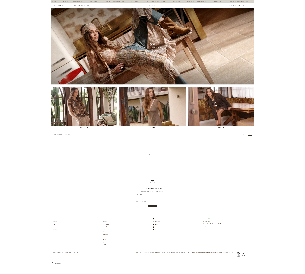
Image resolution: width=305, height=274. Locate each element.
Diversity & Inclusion (107, 236)
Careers (104, 244)
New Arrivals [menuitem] (60, 5)
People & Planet (106, 234)
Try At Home (106, 226)
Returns (54, 219)
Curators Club (106, 224)
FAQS (54, 224)
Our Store (105, 221)
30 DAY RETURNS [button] (79, 1)
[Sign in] (243, 5)
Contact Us (55, 226)
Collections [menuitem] (68, 5)
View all (250, 134)
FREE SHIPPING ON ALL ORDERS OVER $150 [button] (59, 1)
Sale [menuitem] (88, 5)
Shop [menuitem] (54, 5)
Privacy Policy (68, 252)
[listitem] (152, 46)
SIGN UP (152, 205)
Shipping (55, 221)
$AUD (234, 5)
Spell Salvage (106, 242)
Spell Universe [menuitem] (81, 5)
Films (104, 231)
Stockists (55, 229)
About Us (105, 219)
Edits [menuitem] (74, 5)
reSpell (104, 239)
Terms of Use (75, 252)
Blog (104, 229)
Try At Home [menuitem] (229, 5)
